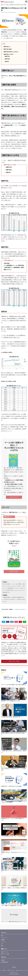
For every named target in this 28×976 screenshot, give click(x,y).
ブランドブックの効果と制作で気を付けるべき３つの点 (13, 921)
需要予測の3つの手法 (8, 54)
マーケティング (4, 937)
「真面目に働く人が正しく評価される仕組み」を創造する (13, 751)
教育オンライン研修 (5, 953)
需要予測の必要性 (8, 49)
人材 (2, 943)
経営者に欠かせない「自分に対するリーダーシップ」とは (13, 853)
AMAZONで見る (14, 571)
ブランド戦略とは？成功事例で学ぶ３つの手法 (11, 905)
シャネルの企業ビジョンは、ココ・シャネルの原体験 (13, 836)
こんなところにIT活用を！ (7, 802)
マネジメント (3, 941)
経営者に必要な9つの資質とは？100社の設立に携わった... (13, 733)
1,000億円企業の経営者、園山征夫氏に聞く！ (11, 716)
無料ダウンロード (4, 951)
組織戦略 (3, 939)
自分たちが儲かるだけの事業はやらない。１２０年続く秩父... (13, 769)
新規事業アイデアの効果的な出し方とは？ (10, 700)
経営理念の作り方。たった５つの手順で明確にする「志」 (12, 819)
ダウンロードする (14, 661)
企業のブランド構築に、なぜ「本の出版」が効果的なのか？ (13, 888)
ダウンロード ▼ (14, 497)
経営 (2, 935)
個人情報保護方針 (4, 962)
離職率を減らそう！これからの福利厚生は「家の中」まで (13, 871)
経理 (2, 945)
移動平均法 (7, 56)
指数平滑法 (7, 58)
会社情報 (3, 960)
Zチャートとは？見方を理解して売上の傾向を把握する (13, 684)
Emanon (17, 973)
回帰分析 (7, 61)
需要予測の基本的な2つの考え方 (11, 51)
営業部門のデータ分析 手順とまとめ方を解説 (11, 786)
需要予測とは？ (7, 46)
